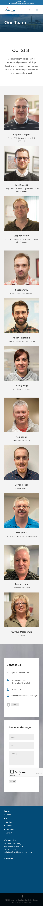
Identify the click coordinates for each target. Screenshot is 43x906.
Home (8, 814)
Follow (15, 705)
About (8, 818)
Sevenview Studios (23, 903)
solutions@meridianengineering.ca (24, 695)
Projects (9, 825)
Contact (9, 833)
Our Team (10, 829)
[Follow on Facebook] (8, 705)
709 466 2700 (17, 689)
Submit (12, 782)
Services (9, 822)
